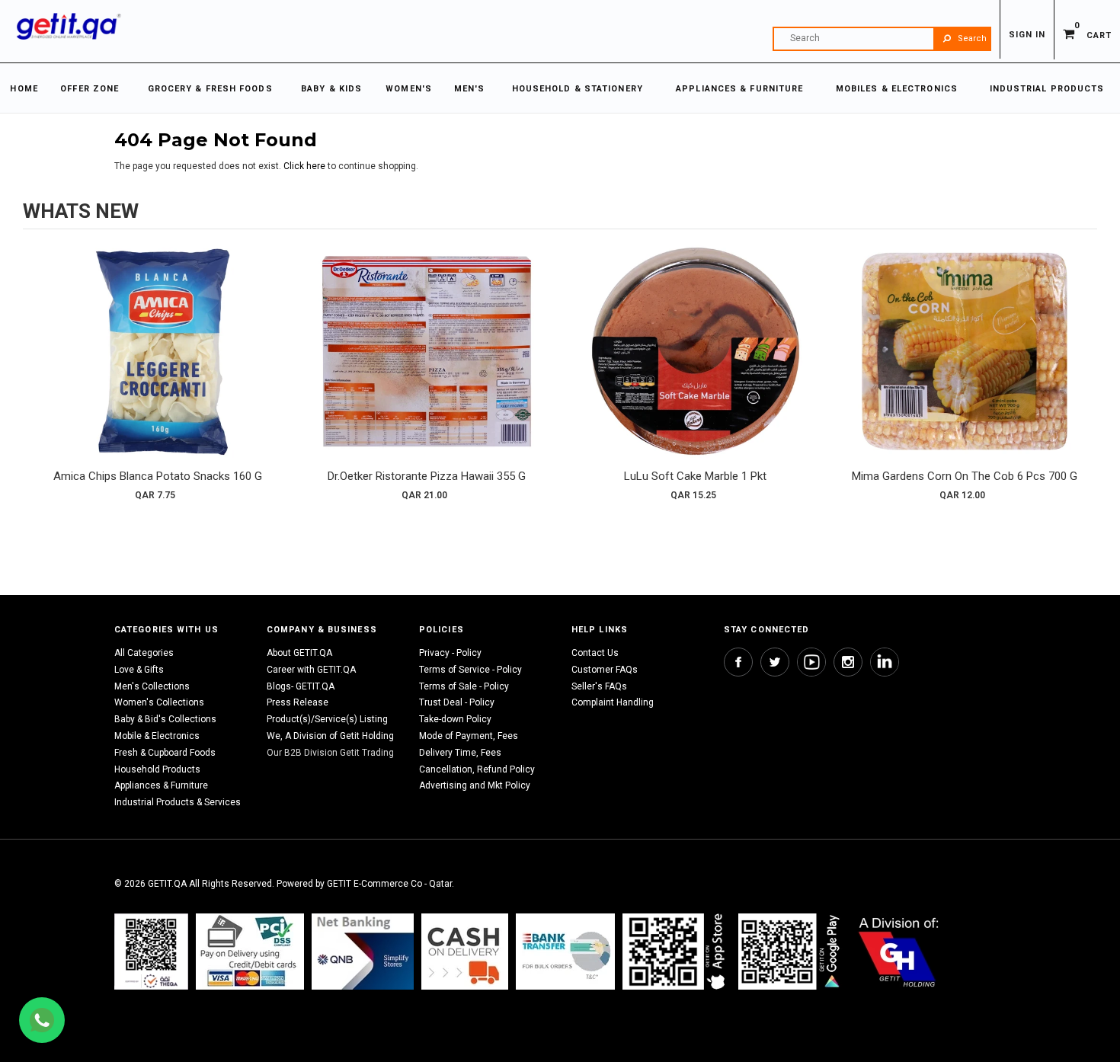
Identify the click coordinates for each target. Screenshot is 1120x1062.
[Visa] (250, 951)
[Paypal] (151, 951)
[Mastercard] (363, 951)
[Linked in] (884, 662)
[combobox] (882, 39)
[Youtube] (811, 662)
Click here (305, 166)
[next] (1082, 378)
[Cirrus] (898, 951)
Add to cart (158, 366)
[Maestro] (676, 951)
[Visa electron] (565, 951)
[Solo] (790, 951)
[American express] (464, 951)
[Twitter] (775, 662)
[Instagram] (848, 662)
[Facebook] (738, 662)
